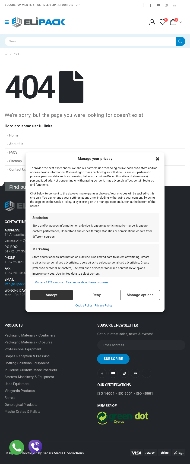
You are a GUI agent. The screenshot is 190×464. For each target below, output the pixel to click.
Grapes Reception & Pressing (27, 356)
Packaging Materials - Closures (28, 342)
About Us (16, 144)
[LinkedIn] (174, 5)
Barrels (10, 398)
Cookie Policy (83, 305)
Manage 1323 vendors (49, 282)
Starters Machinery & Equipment (29, 377)
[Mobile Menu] (8, 22)
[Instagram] (166, 5)
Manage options (140, 295)
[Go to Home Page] (6, 54)
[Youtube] (158, 5)
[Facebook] (150, 5)
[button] (157, 158)
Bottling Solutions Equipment (27, 363)
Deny (96, 295)
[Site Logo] (38, 22)
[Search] (180, 41)
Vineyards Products (20, 391)
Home (14, 135)
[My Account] (152, 22)
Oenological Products (21, 405)
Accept (51, 295)
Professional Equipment (23, 349)
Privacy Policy (103, 305)
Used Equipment (17, 384)
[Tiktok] (182, 5)
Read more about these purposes (87, 282)
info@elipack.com (18, 284)
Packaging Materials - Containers (30, 335)
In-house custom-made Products (31, 370)
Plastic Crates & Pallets (23, 411)
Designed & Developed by (44, 453)
